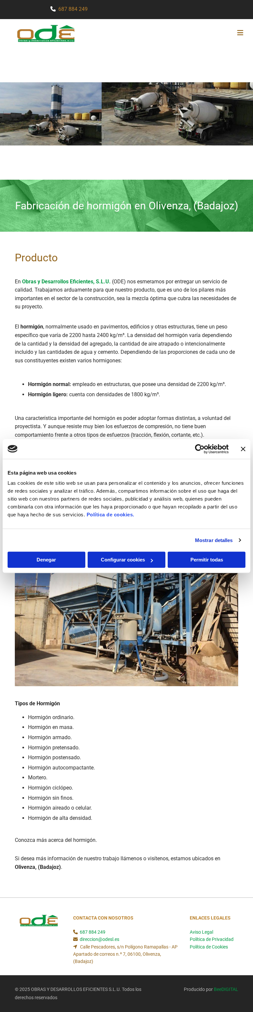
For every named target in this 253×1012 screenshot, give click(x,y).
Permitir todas (206, 559)
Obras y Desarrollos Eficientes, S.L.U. (66, 281)
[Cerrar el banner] (243, 449)
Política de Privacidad (212, 939)
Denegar (46, 559)
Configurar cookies (123, 559)
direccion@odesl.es (99, 939)
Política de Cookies (209, 946)
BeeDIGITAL (226, 989)
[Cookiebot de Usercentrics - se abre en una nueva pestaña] (200, 449)
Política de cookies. (110, 514)
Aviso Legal (201, 932)
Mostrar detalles (214, 540)
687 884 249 (73, 9)
